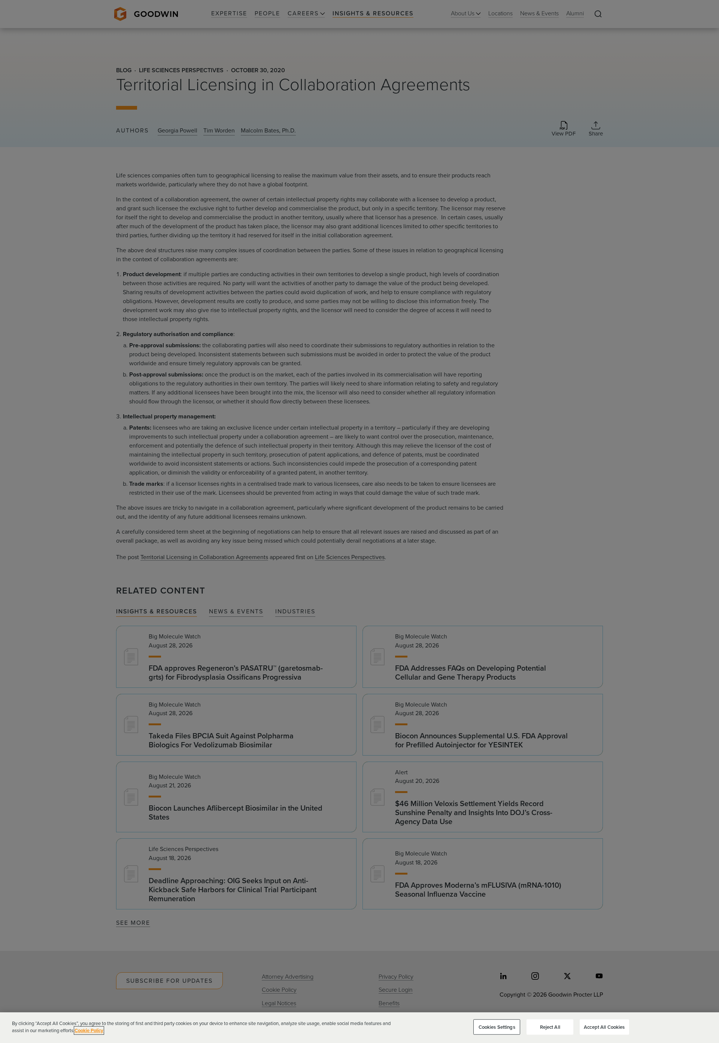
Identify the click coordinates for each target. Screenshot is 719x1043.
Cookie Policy (89, 1030)
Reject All (550, 1027)
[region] (359, 1027)
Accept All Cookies (604, 1027)
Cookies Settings (497, 1027)
